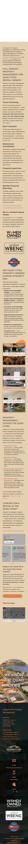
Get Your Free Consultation (12, 596)
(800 (14, 779)
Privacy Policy (14, 836)
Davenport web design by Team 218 (14, 842)
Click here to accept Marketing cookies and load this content (14, 621)
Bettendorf (13, 57)
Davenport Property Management (11, 732)
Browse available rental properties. (13, 531)
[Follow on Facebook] (13, 791)
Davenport (6, 57)
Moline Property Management (10, 736)
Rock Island (6, 59)
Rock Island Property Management (11, 738)
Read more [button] (6, 559)
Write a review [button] (9, 542)
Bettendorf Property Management (11, 734)
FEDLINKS (14, 217)
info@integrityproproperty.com (14, 767)
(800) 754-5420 (12, 587)
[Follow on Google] (16, 791)
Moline (19, 57)
